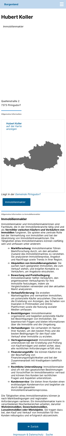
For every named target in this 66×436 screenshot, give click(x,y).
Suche (49, 434)
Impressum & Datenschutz (28, 434)
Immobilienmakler (15, 202)
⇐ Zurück (33, 426)
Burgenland (11, 4)
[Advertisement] (33, 64)
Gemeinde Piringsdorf (28, 194)
